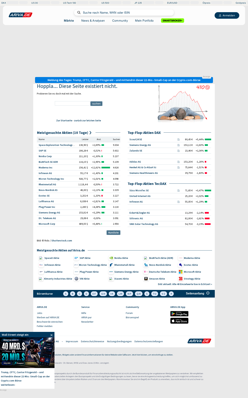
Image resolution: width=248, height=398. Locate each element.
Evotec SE (44, 195)
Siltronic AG (136, 218)
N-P (129, 293)
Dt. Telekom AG (47, 218)
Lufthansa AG (46, 201)
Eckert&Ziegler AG (139, 212)
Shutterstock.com (61, 240)
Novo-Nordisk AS (48, 190)
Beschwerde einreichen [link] (50, 321)
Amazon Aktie (157, 278)
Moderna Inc (45, 167)
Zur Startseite (64, 120)
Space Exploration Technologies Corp (60, 145)
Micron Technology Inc (51, 178)
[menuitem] (57, 313)
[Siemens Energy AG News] (178, 145)
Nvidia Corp (45, 156)
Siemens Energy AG (49, 212)
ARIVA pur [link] (86, 317)
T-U (154, 293)
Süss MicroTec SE (139, 190)
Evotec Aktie (191, 264)
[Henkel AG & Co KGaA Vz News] (178, 167)
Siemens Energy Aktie (126, 271)
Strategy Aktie (192, 278)
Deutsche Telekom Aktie (162, 271)
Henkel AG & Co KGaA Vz (142, 167)
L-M (120, 293)
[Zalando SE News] (178, 150)
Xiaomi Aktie (121, 278)
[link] (27, 334)
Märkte (69, 20)
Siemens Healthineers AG (143, 173)
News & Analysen (93, 20)
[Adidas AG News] (178, 161)
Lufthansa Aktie (53, 271)
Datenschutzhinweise (92, 341)
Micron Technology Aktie (93, 264)
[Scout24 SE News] (178, 139)
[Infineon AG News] (178, 201)
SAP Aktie (85, 258)
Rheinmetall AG (47, 184)
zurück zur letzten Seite (87, 120)
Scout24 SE (135, 139)
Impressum (72, 341)
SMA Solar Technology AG (143, 224)
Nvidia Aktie (121, 258)
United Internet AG (140, 196)
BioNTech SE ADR (48, 161)
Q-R (139, 293)
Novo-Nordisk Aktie (160, 264)
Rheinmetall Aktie (124, 264)
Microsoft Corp (47, 223)
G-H (103, 293)
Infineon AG (45, 173)
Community (120, 20)
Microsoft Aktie (192, 271)
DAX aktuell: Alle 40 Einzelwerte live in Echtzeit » (185, 284)
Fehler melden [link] (44, 326)
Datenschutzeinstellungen (149, 341)
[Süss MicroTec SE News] (178, 190)
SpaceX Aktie (51, 258)
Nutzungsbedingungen (119, 341)
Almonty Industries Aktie (58, 278)
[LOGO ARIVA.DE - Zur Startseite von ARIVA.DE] (20, 15)
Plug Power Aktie (89, 271)
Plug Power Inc (47, 207)
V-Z (163, 293)
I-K (112, 293)
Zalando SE (135, 150)
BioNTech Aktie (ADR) (161, 258)
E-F (94, 293)
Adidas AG (135, 161)
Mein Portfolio (144, 20)
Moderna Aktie (192, 258)
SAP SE (42, 150)
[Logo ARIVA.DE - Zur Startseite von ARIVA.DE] (199, 341)
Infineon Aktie (52, 264)
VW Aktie (85, 278)
